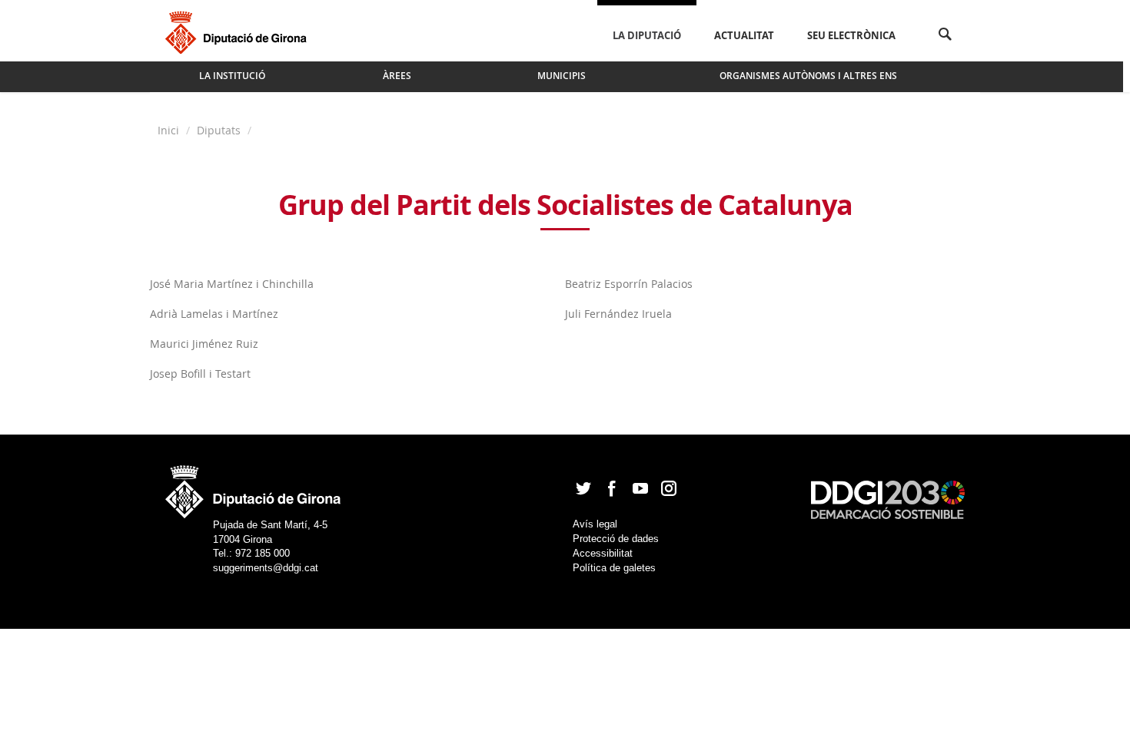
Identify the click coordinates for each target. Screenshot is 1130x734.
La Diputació (647, 35)
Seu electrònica (851, 35)
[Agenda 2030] (888, 498)
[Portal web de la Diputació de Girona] (253, 487)
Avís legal (595, 524)
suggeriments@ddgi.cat (265, 568)
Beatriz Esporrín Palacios (629, 283)
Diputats (219, 130)
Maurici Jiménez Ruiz (204, 343)
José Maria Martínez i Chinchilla (232, 283)
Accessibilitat (603, 553)
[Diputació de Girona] (238, 30)
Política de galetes (614, 568)
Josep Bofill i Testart (200, 373)
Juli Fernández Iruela (618, 313)
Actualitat (744, 35)
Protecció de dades (616, 538)
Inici (170, 130)
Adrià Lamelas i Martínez (214, 313)
